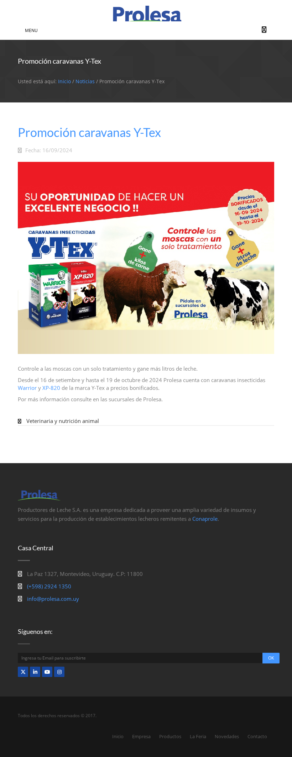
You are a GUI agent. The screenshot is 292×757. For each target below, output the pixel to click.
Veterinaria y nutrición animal (62, 420)
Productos (170, 736)
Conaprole (205, 518)
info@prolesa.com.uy (53, 598)
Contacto (257, 736)
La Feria (198, 736)
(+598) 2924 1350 (49, 586)
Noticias (85, 81)
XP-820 (51, 387)
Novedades (227, 736)
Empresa (141, 736)
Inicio (64, 81)
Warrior (28, 387)
